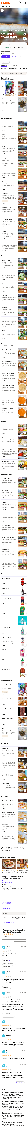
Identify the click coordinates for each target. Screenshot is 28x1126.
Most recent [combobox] (17, 942)
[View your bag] (25, 3)
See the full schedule (8, 922)
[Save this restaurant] (24, 34)
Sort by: (11, 942)
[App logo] (5, 3)
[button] (6, 6)
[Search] (16, 3)
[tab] (4, 68)
